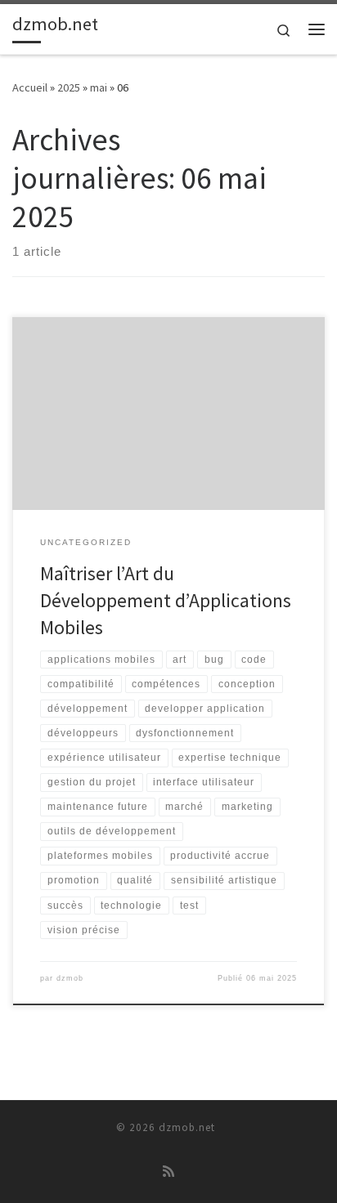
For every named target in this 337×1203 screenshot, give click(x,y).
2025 (68, 87)
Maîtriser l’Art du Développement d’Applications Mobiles (165, 600)
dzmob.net (187, 1127)
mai (98, 87)
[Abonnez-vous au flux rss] (168, 1171)
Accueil (29, 87)
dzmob (69, 978)
